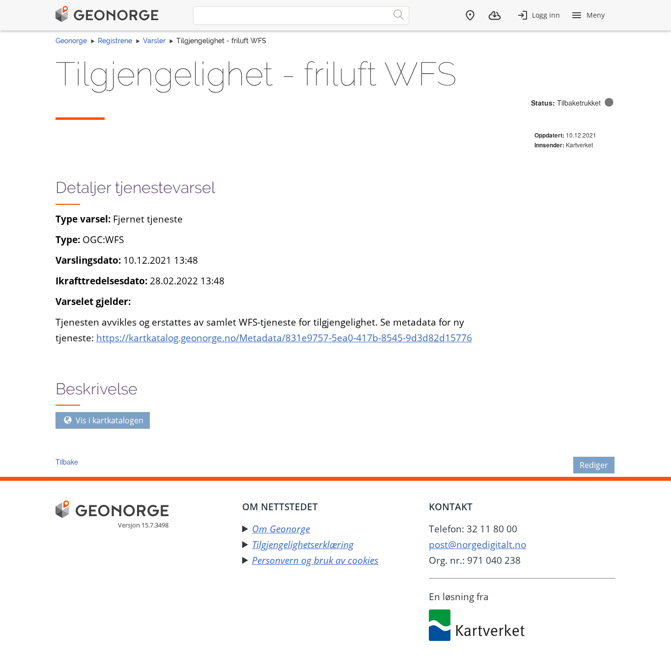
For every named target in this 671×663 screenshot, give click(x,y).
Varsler (154, 41)
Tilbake (67, 462)
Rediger (594, 465)
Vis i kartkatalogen (108, 420)
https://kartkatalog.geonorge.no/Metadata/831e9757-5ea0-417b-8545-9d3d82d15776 (284, 338)
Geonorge (71, 41)
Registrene (115, 41)
